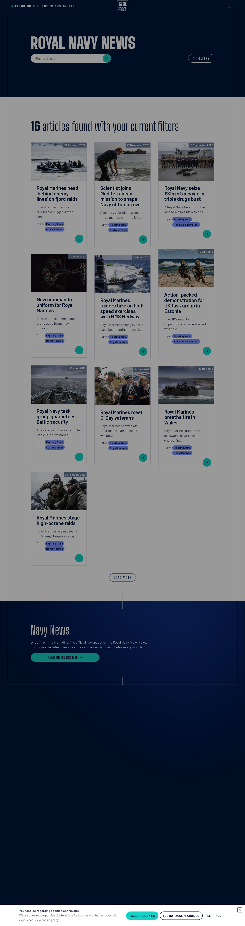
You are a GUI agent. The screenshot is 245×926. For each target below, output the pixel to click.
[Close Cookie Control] (239, 910)
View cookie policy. (47, 920)
